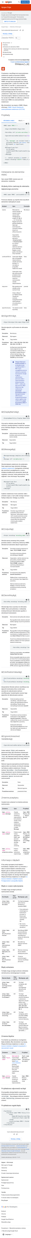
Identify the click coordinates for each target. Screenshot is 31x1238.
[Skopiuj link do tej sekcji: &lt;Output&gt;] (15, 529)
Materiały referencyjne (15, 26)
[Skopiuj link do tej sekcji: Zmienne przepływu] (20, 798)
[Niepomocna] (23, 30)
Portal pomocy (5, 1188)
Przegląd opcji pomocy (7, 1182)
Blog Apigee (4, 1200)
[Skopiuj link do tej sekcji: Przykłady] (11, 115)
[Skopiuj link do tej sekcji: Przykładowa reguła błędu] (22, 1106)
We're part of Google (6, 1165)
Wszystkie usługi (5, 1222)
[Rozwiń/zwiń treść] (11, 43)
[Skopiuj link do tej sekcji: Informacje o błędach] (21, 860)
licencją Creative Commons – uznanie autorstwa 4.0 (14, 1145)
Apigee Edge (6, 7)
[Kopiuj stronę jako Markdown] (16, 37)
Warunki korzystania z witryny (17, 1228)
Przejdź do (20, 62)
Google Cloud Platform (7, 1219)
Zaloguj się (25, 2)
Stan (2, 1185)
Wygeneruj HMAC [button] (9, 120)
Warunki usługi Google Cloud (10, 1231)
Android (3, 1211)
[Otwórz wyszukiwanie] (19, 2)
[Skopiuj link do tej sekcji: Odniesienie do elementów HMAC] (9, 175)
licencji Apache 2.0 (22, 1147)
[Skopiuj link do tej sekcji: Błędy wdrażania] (15, 967)
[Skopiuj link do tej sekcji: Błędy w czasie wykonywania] (25, 886)
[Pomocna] (20, 30)
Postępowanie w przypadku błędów (12, 881)
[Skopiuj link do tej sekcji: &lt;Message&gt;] (17, 450)
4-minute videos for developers (9, 1197)
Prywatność (4, 1228)
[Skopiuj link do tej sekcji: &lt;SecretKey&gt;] (18, 595)
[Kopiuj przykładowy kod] (28, 124)
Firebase (3, 1216)
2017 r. (18, 375)
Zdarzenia (4, 1167)
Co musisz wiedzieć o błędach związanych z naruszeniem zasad (13, 1046)
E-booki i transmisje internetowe (10, 1173)
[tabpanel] (15, 144)
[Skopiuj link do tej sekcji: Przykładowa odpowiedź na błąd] (27, 1089)
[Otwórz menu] (2, 2)
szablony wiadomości (7, 468)
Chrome (3, 1214)
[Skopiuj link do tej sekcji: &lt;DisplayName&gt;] (20, 412)
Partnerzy (4, 1170)
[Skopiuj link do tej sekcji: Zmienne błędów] (15, 1036)
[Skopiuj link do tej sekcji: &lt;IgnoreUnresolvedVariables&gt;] (14, 739)
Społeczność (4, 1180)
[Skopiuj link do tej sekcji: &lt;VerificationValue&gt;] (23, 672)
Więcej (21, 120)
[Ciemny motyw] (26, 124)
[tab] (8, 121)
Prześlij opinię (7, 34)
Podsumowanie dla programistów (10, 1195)
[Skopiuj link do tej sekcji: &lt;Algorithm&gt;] (18, 316)
